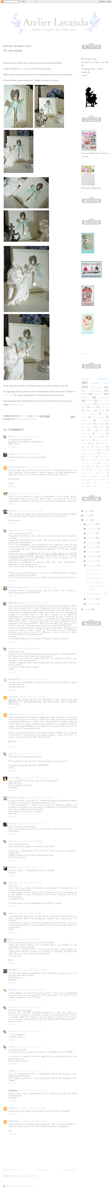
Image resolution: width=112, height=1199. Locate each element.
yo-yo (92, 486)
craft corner (104, 457)
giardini (102, 430)
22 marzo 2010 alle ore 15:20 (28, 913)
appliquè (100, 434)
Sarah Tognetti (15, 467)
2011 (87, 516)
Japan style (100, 447)
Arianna (12, 824)
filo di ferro (96, 480)
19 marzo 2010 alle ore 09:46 (32, 697)
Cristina (12, 867)
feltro (89, 400)
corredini (105, 453)
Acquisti (95, 470)
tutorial (88, 440)
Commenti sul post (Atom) (25, 1176)
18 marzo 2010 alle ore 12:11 (28, 454)
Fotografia (96, 387)
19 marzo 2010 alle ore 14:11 (33, 778)
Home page (40, 1170)
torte (107, 437)
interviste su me (88, 463)
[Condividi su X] (44, 416)
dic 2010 (91, 524)
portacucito (104, 444)
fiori (93, 407)
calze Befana (101, 476)
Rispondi (12, 447)
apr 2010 (92, 561)
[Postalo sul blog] (42, 416)
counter (84, 353)
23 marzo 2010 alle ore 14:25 (28, 1031)
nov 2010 (92, 529)
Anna (11, 436)
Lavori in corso (94, 569)
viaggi (87, 447)
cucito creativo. (88, 414)
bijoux (102, 473)
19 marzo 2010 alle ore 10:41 (28, 754)
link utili (105, 407)
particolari (96, 437)
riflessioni (104, 397)
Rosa (11, 493)
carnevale (84, 480)
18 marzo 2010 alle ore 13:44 (43, 587)
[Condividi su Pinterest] (49, 416)
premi (33, 419)
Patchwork (85, 434)
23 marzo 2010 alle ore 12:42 (31, 990)
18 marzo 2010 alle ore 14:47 (36, 603)
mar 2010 (92, 566)
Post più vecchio (69, 1170)
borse (101, 427)
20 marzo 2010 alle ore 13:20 (31, 824)
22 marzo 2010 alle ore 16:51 (27, 940)
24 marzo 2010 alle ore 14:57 (28, 1047)
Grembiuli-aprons (87, 473)
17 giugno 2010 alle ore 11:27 (34, 1121)
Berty (11, 940)
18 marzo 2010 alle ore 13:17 (27, 531)
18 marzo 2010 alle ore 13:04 (26, 493)
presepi (92, 467)
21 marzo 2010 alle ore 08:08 (28, 841)
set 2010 (91, 538)
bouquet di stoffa (87, 476)
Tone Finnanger (91, 391)
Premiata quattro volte (97, 594)
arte (103, 450)
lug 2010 (91, 547)
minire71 (12, 511)
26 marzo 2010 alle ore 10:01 (31, 1108)
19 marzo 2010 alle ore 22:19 (39, 797)
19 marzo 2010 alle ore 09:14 (33, 679)
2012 (87, 511)
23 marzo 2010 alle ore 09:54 (33, 970)
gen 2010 (92, 604)
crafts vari (100, 383)
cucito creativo (95, 379)
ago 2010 (92, 543)
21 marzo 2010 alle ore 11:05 (29, 867)
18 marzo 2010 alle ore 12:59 (36, 467)
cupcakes (100, 460)
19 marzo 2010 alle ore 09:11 (28, 649)
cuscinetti (101, 424)
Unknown (13, 697)
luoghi (84, 420)
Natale (85, 397)
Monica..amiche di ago (19, 587)
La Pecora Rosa (17, 404)
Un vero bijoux (93, 574)
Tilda (84, 394)
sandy (11, 1071)
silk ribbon (86, 427)
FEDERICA (14, 970)
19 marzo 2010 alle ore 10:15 (31, 714)
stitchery (84, 470)
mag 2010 (92, 556)
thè (91, 483)
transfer (84, 486)
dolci (93, 430)
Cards (104, 470)
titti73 (24, 416)
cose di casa (90, 457)
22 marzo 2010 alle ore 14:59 (28, 883)
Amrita (12, 454)
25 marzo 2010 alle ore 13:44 (31, 1090)
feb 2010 (91, 599)
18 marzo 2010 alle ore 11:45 (27, 436)
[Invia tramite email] (40, 416)
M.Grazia (13, 990)
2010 (87, 520)
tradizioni (101, 483)
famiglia (84, 437)
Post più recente (10, 1170)
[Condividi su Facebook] (47, 416)
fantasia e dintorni (17, 797)
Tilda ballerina (93, 578)
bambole (98, 394)
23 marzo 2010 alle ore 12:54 (28, 1007)
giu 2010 (91, 552)
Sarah (21, 69)
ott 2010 (91, 533)
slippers (102, 467)
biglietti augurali (88, 453)
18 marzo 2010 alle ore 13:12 (30, 511)
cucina (88, 460)
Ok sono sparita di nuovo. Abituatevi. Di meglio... (97, 586)
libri (93, 444)
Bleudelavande (15, 603)
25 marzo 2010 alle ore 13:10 (28, 1071)
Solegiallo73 (14, 679)
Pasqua (84, 430)
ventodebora (14, 1121)
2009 (88, 609)
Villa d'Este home (89, 450)
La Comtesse (14, 778)
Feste (101, 411)
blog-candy (22, 419)
